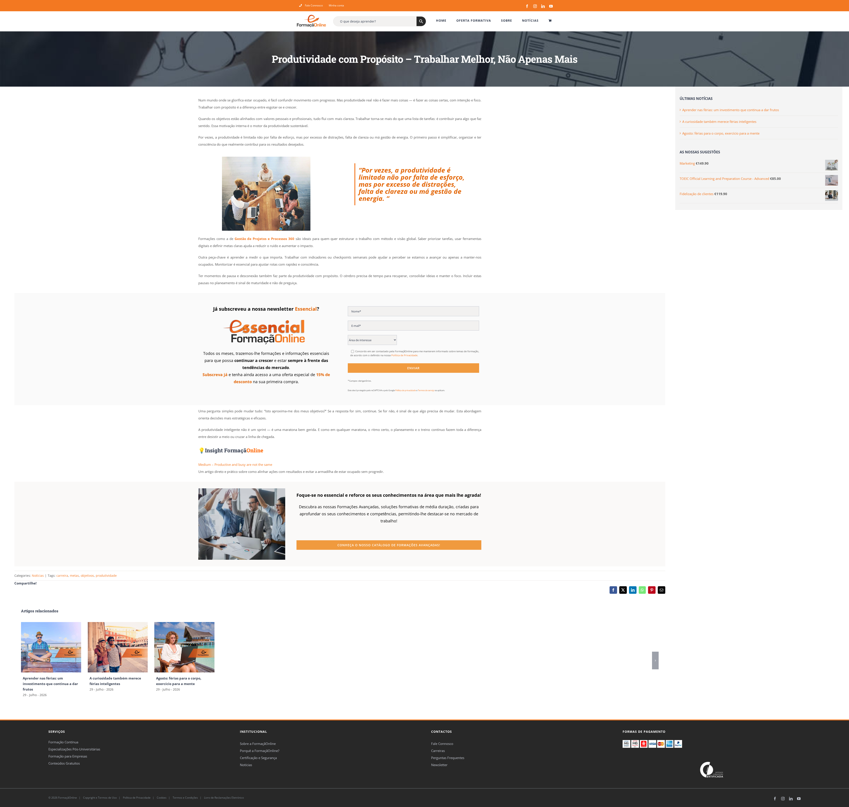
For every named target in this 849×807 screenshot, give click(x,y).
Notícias (38, 575)
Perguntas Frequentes (447, 758)
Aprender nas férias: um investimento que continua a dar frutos (50, 683)
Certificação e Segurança (258, 758)
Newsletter (439, 765)
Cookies (161, 797)
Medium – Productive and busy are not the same (235, 464)
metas (74, 575)
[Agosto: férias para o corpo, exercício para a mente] (184, 624)
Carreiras (438, 750)
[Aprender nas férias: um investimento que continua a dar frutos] (51, 624)
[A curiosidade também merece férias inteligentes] (118, 624)
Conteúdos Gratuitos (64, 763)
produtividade (106, 575)
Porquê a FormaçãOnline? (259, 750)
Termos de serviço (426, 390)
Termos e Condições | (187, 797)
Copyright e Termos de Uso (99, 797)
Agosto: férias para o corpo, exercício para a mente (720, 133)
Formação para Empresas (67, 756)
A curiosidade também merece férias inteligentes (719, 121)
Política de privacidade (405, 390)
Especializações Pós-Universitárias (74, 749)
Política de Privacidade (404, 355)
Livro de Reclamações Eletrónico (223, 797)
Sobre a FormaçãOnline (258, 743)
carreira (62, 575)
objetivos (87, 575)
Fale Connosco (442, 743)
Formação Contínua (63, 742)
